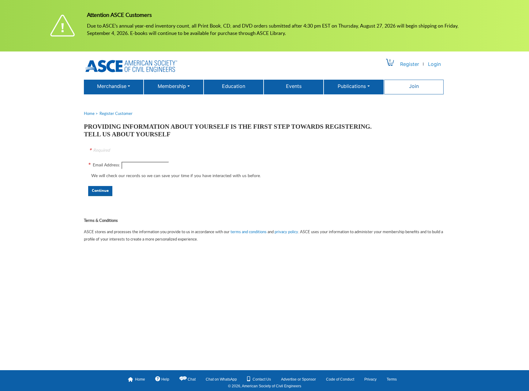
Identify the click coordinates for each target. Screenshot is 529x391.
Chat (192, 379)
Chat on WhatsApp (221, 379)
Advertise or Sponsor (298, 379)
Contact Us (262, 379)
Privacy (370, 379)
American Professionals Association (131, 66)
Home (89, 113)
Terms (392, 379)
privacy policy (286, 231)
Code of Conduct (340, 379)
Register (409, 64)
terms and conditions (249, 231)
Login (434, 64)
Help (165, 379)
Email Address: (106, 165)
